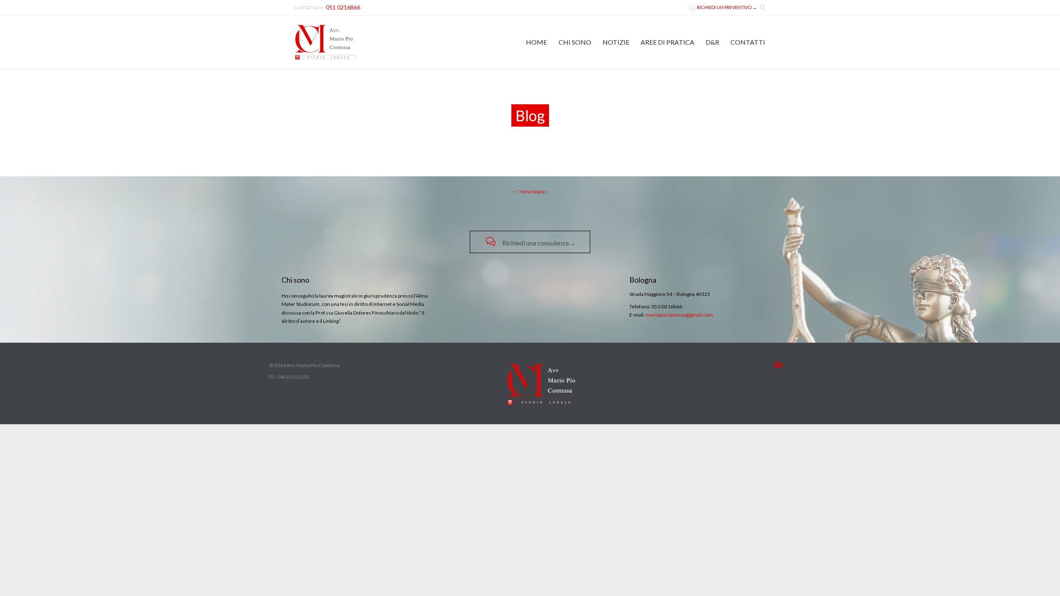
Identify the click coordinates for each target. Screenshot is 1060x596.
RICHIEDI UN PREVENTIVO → (723, 7)
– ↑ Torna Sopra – (530, 191)
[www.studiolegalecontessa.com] (325, 42)
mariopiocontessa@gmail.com (679, 315)
